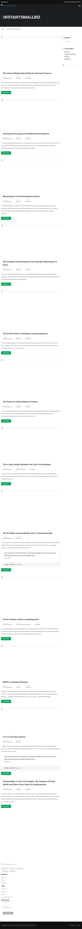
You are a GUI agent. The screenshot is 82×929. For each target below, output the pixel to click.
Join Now (7, 558)
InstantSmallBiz (7, 78)
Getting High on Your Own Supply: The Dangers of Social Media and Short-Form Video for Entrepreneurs (29, 783)
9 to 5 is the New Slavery (14, 737)
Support (3, 891)
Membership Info (6, 897)
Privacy (73, 925)
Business (18, 78)
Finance (28, 624)
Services (4, 877)
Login (6, 2)
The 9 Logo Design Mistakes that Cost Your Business (27, 464)
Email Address (7, 907)
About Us (4, 889)
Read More (6, 92)
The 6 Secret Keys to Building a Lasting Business (25, 333)
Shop (2, 894)
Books (3, 880)
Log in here (18, 564)
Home (3, 29)
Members (18, 538)
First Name (6, 901)
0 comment (28, 78)
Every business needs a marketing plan (21, 619)
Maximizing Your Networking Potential (21, 196)
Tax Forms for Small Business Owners (20, 401)
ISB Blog (3, 883)
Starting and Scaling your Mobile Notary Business (26, 133)
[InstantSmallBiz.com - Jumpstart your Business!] (11, 5)
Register (3, 2)
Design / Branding (20, 469)
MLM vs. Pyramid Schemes (15, 682)
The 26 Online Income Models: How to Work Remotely (28, 533)
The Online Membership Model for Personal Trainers (27, 73)
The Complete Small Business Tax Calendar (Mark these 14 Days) (30, 263)
